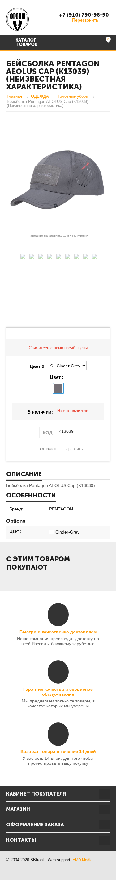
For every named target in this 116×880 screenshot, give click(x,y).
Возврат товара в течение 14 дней (58, 751)
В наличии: (40, 412)
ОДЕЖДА (40, 96)
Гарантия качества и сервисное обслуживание (58, 692)
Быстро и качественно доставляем (58, 631)
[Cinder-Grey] (58, 388)
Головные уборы (73, 96)
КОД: (48, 432)
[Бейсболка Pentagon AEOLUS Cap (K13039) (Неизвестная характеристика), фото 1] (58, 179)
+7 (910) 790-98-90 (84, 15)
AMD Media (82, 860)
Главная (14, 96)
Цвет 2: (38, 366)
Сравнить (74, 449)
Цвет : (56, 377)
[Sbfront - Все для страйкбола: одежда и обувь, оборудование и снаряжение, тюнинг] (17, 19)
